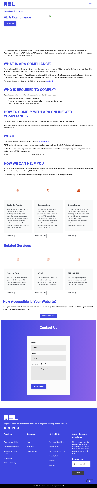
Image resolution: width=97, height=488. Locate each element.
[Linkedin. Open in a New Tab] (13, 428)
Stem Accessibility (10, 463)
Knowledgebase (32, 451)
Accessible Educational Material (11, 452)
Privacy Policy (54, 447)
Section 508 (50, 81)
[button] (90, 4)
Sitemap (52, 465)
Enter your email (78, 459)
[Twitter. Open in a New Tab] (9, 428)
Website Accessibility (11, 442)
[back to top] (90, 481)
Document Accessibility (11, 447)
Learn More (9, 236)
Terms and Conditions (56, 442)
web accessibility (44, 141)
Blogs (28, 442)
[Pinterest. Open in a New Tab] (18, 428)
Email (33, 353)
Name (33, 343)
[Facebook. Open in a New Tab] (5, 428)
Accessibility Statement (57, 451)
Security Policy (54, 456)
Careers (51, 460)
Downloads (30, 447)
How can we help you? (39, 364)
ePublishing (8, 458)
